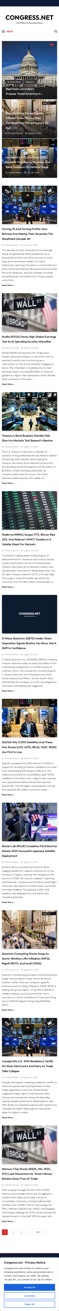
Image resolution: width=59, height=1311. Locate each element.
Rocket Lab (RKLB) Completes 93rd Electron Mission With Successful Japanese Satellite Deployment (29, 851)
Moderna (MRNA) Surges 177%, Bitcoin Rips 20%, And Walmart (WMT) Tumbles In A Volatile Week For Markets (28, 539)
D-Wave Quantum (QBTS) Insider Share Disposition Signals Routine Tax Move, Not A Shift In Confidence (29, 643)
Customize (29, 1295)
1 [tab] (51, 45)
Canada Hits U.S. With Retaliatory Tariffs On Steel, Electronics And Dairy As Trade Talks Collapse (27, 1066)
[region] (29, 1284)
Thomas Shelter (15, 172)
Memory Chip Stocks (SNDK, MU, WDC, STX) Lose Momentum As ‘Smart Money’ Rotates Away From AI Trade (27, 1173)
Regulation (30, 82)
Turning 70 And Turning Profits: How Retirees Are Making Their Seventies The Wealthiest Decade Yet (27, 233)
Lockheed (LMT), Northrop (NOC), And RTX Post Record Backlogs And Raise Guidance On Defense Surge (28, 162)
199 (37, 1232)
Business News (14, 82)
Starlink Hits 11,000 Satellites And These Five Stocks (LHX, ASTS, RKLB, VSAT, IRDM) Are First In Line (29, 747)
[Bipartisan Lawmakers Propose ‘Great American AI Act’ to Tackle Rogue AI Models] (29, 70)
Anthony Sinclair (15, 133)
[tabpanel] (29, 70)
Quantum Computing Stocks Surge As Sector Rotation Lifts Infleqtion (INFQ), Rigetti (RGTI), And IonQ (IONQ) (26, 958)
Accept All (29, 1287)
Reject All (29, 1304)
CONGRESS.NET (30, 17)
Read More (7, 285)
